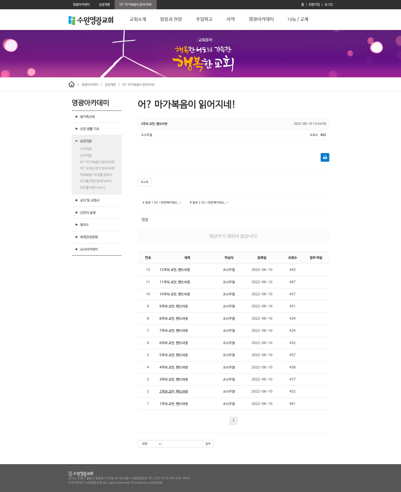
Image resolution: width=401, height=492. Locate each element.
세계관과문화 (89, 237)
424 (292, 331)
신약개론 (86, 155)
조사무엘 (229, 270)
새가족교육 (87, 117)
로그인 (328, 5)
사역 (230, 19)
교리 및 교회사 (89, 200)
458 (292, 367)
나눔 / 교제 (298, 19)
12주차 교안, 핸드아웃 (174, 270)
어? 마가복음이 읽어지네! (138, 85)
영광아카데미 (261, 19)
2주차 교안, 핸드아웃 (173, 392)
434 (292, 319)
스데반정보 (155, 483)
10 (148, 294)
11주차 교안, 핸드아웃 (174, 282)
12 (148, 270)
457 (292, 294)
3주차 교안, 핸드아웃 (173, 379)
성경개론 (110, 85)
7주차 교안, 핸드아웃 (173, 331)
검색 (207, 444)
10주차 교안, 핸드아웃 (174, 294)
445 (292, 270)
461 (292, 404)
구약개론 (86, 149)
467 (292, 282)
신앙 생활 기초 (89, 129)
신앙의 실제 (88, 213)
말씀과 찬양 (171, 19)
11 (148, 282)
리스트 (145, 182)
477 (292, 379)
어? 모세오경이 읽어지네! (97, 168)
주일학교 (204, 19)
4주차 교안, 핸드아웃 (173, 367)
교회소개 (137, 19)
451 (292, 306)
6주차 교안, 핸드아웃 (173, 343)
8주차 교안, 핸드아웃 (173, 319)
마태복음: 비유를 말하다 (96, 175)
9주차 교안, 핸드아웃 (173, 306)
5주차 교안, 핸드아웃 (173, 355)
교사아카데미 (89, 249)
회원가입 (314, 5)
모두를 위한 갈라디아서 (95, 181)
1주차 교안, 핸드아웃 (173, 404)
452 (292, 343)
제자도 (84, 225)
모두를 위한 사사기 (92, 188)
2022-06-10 (262, 270)
